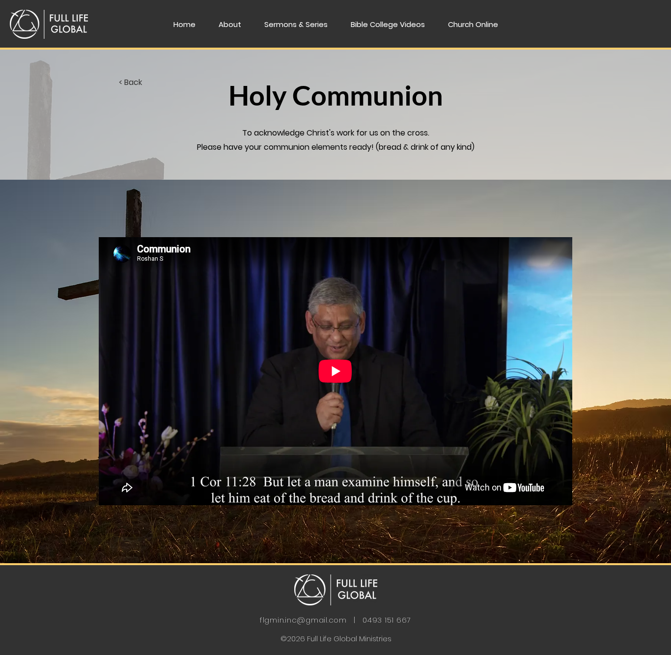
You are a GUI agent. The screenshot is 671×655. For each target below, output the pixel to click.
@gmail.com (322, 620)
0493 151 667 (387, 620)
